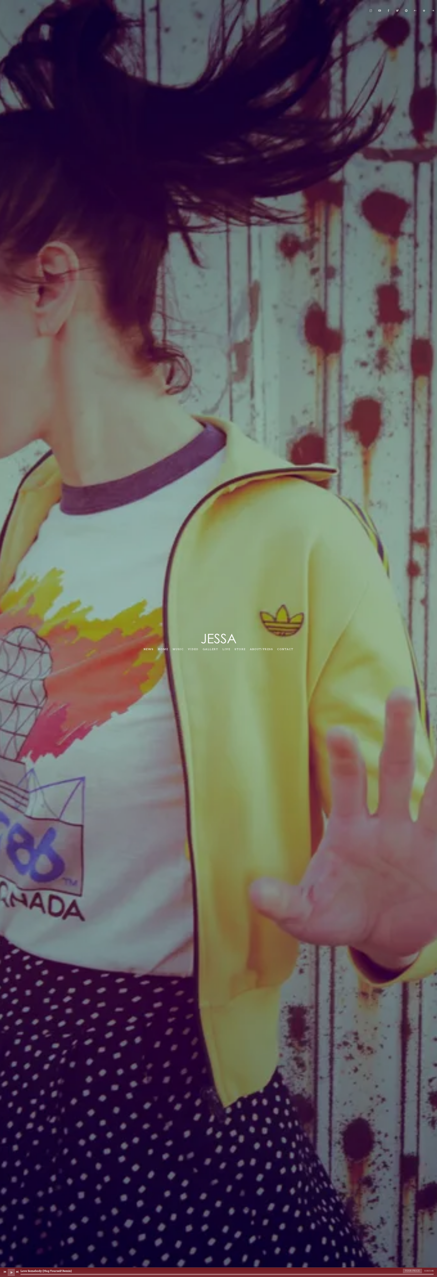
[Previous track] (4, 1271)
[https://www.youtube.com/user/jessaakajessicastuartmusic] (379, 10)
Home (163, 649)
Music (178, 649)
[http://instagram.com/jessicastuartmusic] (370, 10)
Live (226, 649)
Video (193, 649)
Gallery (210, 649)
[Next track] (17, 1271)
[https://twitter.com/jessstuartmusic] (397, 10)
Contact (285, 649)
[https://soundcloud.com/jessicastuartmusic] (433, 10)
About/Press (261, 649)
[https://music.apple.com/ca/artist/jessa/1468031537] (424, 10)
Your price (412, 1270)
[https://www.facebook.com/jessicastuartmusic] (388, 10)
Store (240, 649)
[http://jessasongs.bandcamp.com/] (415, 10)
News (149, 649)
